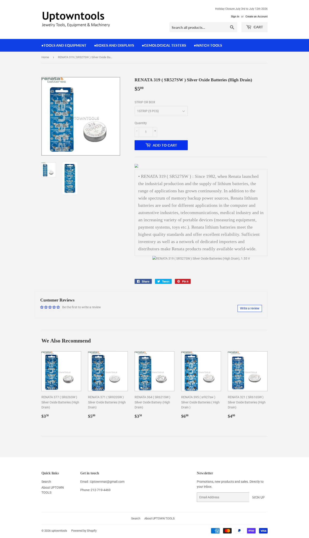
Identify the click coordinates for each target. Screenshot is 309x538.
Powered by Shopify (84, 530)
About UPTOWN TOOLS (159, 518)
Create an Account (256, 16)
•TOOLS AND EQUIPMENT (63, 45)
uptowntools (59, 530)
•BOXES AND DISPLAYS (114, 45)
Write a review (249, 308)
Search (46, 481)
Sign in (235, 16)
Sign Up (258, 497)
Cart (258, 27)
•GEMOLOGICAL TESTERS (164, 45)
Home (45, 57)
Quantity (141, 123)
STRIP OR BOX (145, 102)
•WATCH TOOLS (208, 45)
